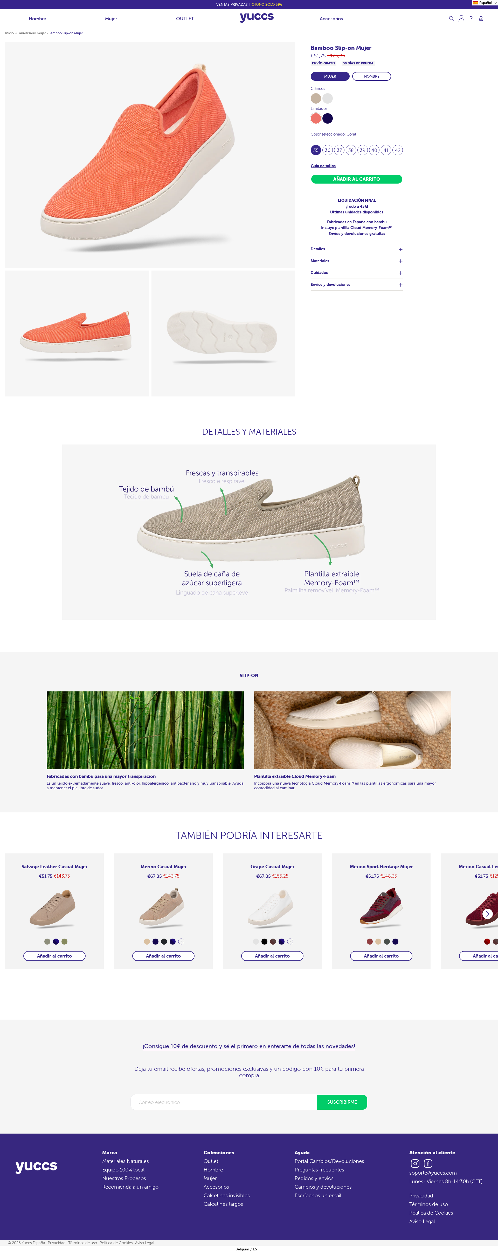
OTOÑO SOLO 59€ (267, 4)
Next (181, 942)
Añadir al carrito (54, 956)
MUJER (330, 76)
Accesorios (331, 19)
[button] (485, 2)
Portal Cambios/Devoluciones (329, 1161)
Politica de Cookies (431, 1212)
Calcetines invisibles (227, 1195)
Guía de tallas (323, 165)
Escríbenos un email (318, 1195)
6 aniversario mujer (31, 33)
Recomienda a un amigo (130, 1186)
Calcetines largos (223, 1204)
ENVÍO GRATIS (323, 63)
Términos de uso (428, 1204)
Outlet (211, 1161)
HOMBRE (371, 76)
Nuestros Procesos (124, 1178)
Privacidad (421, 1195)
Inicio (9, 33)
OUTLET (185, 19)
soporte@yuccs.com (433, 1172)
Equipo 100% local (123, 1169)
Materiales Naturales (125, 1161)
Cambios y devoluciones (323, 1186)
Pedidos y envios (314, 1178)
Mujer (111, 19)
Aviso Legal (422, 1221)
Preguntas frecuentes (319, 1169)
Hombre (37, 19)
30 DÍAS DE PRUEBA (358, 63)
